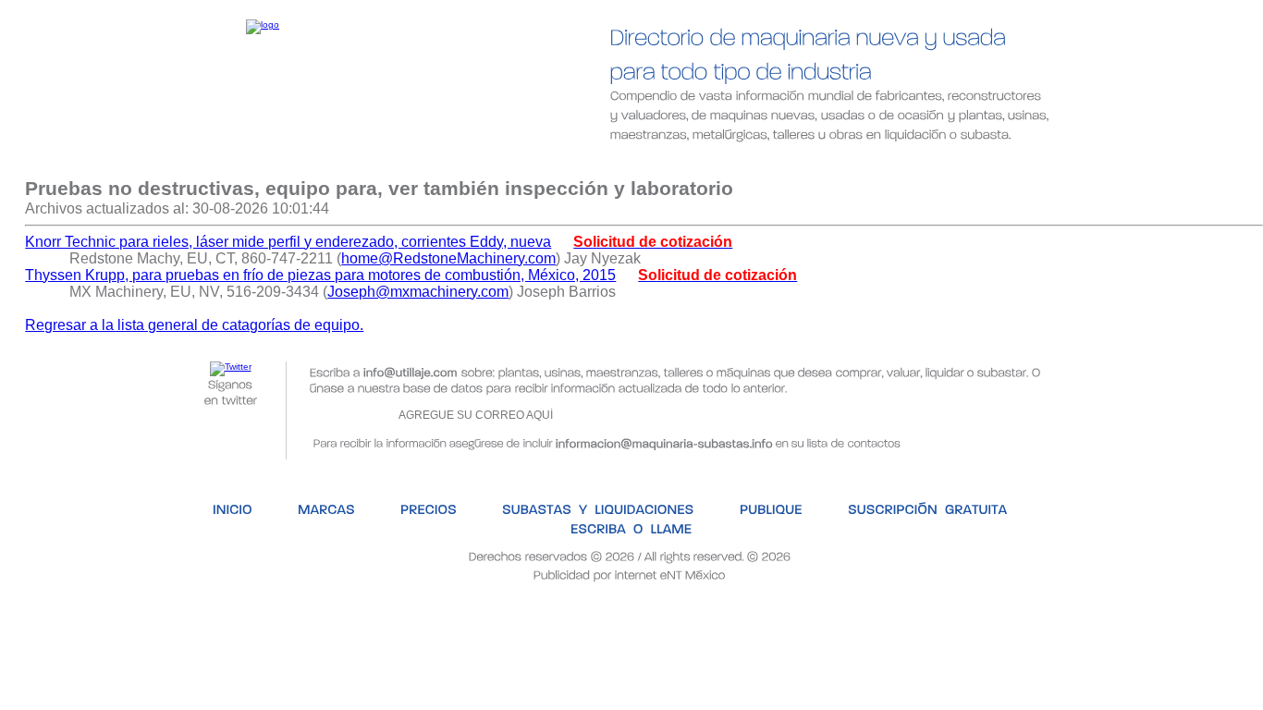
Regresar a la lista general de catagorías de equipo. (194, 325)
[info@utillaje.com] (410, 371)
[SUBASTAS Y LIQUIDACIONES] (542, 164)
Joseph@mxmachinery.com (418, 292)
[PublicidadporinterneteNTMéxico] (629, 573)
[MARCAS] (273, 164)
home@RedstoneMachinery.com (448, 258)
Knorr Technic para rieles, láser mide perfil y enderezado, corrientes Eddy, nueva (288, 242)
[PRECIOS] (376, 164)
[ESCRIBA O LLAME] (1047, 164)
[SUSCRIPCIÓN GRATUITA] (866, 164)
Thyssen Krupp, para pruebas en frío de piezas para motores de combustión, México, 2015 (320, 275)
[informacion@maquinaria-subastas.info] (664, 441)
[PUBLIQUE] (712, 164)
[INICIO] (178, 164)
